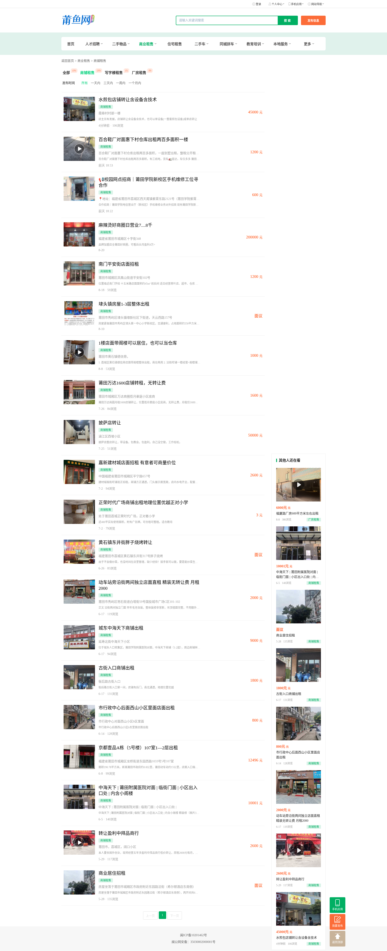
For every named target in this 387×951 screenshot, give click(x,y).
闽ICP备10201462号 (193, 935)
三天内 (108, 83)
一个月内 (135, 83)
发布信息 (313, 20)
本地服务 (280, 44)
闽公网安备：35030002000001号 (193, 942)
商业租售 (146, 44)
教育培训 (254, 44)
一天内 (95, 83)
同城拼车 (227, 44)
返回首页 (67, 61)
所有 (85, 83)
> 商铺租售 (98, 61)
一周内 (120, 83)
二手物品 (119, 44)
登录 (258, 4)
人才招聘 (92, 44)
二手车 (200, 44)
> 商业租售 (82, 61)
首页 (70, 44)
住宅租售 (175, 44)
